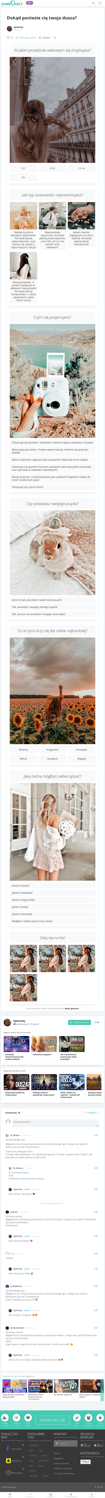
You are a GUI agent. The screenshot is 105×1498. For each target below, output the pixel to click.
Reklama (63, 1443)
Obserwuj (27, 37)
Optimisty (18, 27)
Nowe (10, 1496)
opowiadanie (34, 1446)
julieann (14, 1212)
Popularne (30, 1496)
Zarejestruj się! (53, 1420)
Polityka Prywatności (63, 1468)
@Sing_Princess (16, 1359)
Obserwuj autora (81, 1022)
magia (31, 1461)
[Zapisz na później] (54, 37)
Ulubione (46, 37)
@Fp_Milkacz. (15, 1193)
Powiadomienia (71, 1496)
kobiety (44, 1456)
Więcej (91, 1496)
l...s (11, 1253)
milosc (31, 1451)
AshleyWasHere (17, 1328)
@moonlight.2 (15, 1315)
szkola (45, 1476)
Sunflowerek (15, 1286)
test (40, 1451)
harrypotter (43, 1461)
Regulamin (58, 1458)
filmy (31, 1466)
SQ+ (29, 3)
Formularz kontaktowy (64, 1473)
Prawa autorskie (61, 1463)
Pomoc (57, 1453)
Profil (97, 1022)
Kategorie (50, 1496)
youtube (32, 1471)
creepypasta (33, 1476)
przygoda (32, 1456)
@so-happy (14, 1273)
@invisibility (14, 1240)
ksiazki (40, 1466)
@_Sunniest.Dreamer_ (19, 1172)
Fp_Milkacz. (15, 1135)
